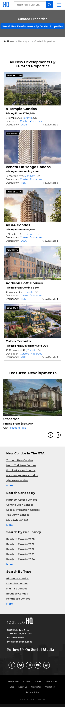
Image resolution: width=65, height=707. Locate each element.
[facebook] (11, 665)
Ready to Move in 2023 (20, 554)
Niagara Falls (18, 427)
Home (10, 41)
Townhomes (51, 681)
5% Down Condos (17, 519)
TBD (23, 182)
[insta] (29, 665)
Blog (12, 687)
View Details (49, 124)
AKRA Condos (18, 225)
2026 (24, 240)
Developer (24, 41)
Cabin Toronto (18, 341)
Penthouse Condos (18, 598)
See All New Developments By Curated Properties (32, 26)
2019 (23, 357)
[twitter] (20, 665)
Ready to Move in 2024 (20, 559)
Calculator (36, 687)
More (9, 485)
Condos (26, 681)
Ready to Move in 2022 (20, 549)
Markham (30, 176)
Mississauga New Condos (22, 475)
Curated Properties (31, 121)
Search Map (13, 681)
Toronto (27, 117)
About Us (22, 687)
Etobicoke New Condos (21, 470)
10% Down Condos (18, 514)
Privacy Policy (32, 692)
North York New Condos (21, 465)
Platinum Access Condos (21, 499)
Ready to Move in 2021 (20, 544)
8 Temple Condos (21, 109)
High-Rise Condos (17, 578)
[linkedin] (46, 665)
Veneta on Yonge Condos (28, 167)
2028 (24, 124)
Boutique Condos (17, 593)
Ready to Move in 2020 (20, 539)
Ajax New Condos (17, 480)
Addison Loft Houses (24, 283)
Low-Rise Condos (17, 583)
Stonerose (11, 419)
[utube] (37, 665)
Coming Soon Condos (20, 504)
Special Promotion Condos (23, 509)
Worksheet (50, 687)
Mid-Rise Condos (16, 588)
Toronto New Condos (19, 460)
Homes (37, 681)
